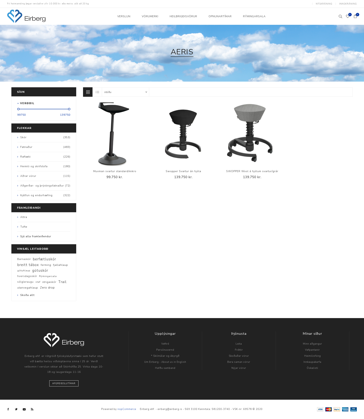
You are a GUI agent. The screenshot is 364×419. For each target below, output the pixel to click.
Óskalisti (312, 368)
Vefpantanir (312, 350)
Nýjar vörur (238, 368)
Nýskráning (324, 3)
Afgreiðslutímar (63, 383)
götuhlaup (23, 270)
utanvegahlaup (27, 287)
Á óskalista (114, 134)
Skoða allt (27, 295)
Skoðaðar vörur (239, 356)
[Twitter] (16, 409)
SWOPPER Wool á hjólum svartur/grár (252, 171)
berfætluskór (44, 259)
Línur (88, 92)
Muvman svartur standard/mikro (114, 171)
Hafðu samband (165, 368)
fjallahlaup (60, 265)
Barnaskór (24, 259)
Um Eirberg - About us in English (165, 362)
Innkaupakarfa (312, 362)
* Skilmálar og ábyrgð (165, 356)
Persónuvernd (165, 350)
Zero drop (47, 288)
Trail (62, 281)
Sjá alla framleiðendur (35, 236)
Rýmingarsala (48, 276)
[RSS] (32, 409)
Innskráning (348, 3)
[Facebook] (8, 409)
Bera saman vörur (238, 362)
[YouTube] (24, 409)
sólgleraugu (25, 282)
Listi (97, 92)
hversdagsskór (27, 276)
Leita (239, 344)
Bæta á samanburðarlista (107, 134)
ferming (46, 265)
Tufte (23, 227)
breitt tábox (28, 264)
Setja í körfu (122, 134)
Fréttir (239, 350)
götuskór (40, 270)
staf (37, 282)
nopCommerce (127, 409)
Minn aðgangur (312, 344)
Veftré (165, 344)
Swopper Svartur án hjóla (183, 171)
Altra (23, 217)
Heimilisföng (312, 356)
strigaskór (49, 282)
